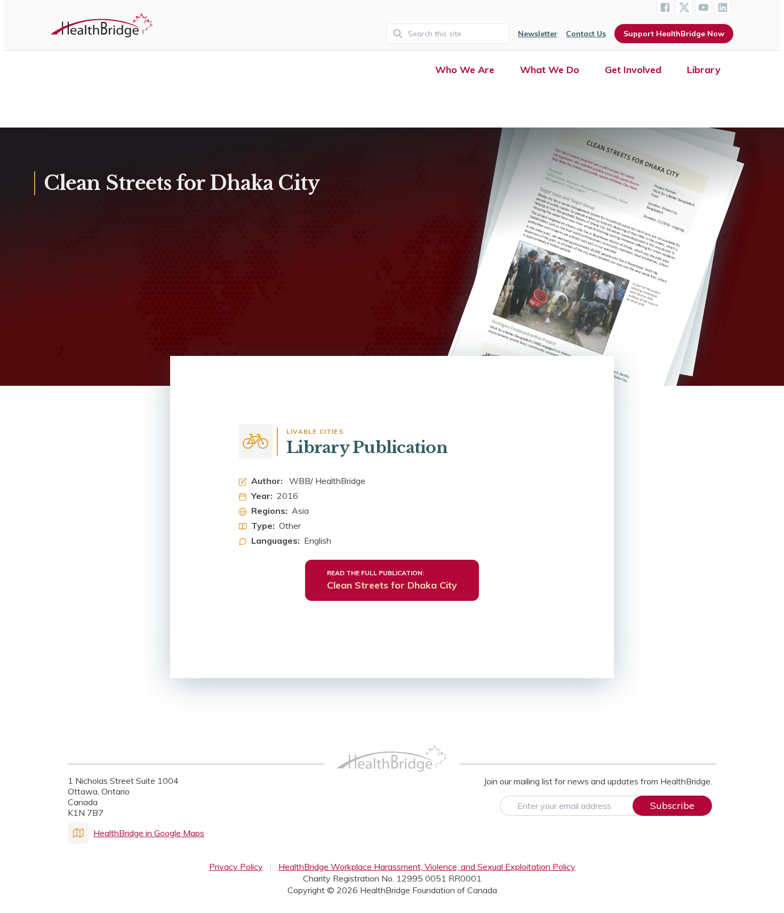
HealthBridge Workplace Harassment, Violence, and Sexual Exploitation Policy (426, 866)
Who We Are (464, 69)
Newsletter (537, 33)
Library (704, 69)
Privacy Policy (236, 866)
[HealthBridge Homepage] (392, 770)
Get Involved (633, 69)
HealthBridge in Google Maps (148, 833)
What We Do (549, 69)
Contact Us (586, 33)
